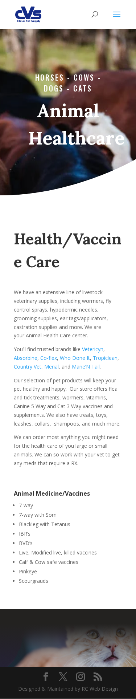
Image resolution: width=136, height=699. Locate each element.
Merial (51, 366)
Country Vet (27, 366)
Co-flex (48, 357)
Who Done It (75, 357)
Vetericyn (92, 349)
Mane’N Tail (86, 366)
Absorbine (25, 357)
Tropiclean (105, 357)
